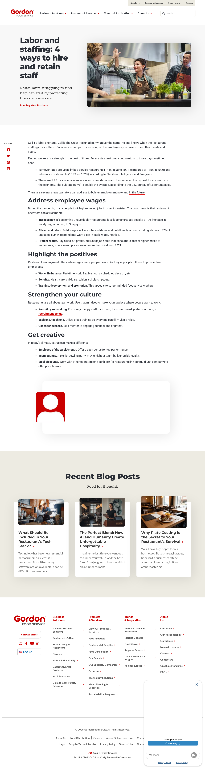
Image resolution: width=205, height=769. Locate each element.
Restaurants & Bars (63, 637)
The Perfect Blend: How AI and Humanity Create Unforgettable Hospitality (102, 539)
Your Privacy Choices (104, 752)
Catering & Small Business (62, 668)
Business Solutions (52, 13)
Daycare (57, 653)
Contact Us (166, 659)
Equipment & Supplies (101, 644)
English (27, 652)
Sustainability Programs (102, 694)
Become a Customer (154, 3)
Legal (62, 744)
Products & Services (84, 13)
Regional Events (133, 650)
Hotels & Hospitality (64, 660)
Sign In (134, 3)
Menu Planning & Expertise (98, 686)
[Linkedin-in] (38, 643)
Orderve (94, 671)
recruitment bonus (50, 313)
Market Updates (133, 637)
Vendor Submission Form (119, 737)
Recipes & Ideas (133, 665)
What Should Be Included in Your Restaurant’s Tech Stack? (35, 539)
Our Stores (166, 640)
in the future (137, 192)
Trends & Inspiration (117, 13)
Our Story (166, 628)
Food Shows (131, 643)
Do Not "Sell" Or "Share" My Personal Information (102, 757)
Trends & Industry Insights (134, 658)
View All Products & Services (100, 630)
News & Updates (169, 647)
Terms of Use (126, 744)
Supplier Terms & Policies (82, 744)
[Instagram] (20, 643)
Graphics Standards (171, 665)
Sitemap (141, 744)
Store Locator (174, 3)
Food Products (97, 638)
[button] (8, 149)
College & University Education (64, 684)
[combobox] (178, 13)
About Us (144, 13)
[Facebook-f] (26, 643)
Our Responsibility (170, 634)
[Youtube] (32, 643)
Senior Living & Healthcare (61, 646)
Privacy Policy (107, 744)
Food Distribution (98, 651)
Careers (189, 3)
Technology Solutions (101, 677)
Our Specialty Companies (103, 664)
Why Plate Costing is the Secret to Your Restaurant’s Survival (161, 537)
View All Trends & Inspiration (134, 630)
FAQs (163, 671)
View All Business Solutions (63, 630)
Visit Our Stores (29, 634)
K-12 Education (61, 676)
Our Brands (95, 658)
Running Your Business (34, 105)
